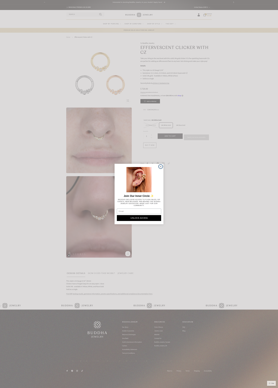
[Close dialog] (161, 166)
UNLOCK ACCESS (139, 218)
